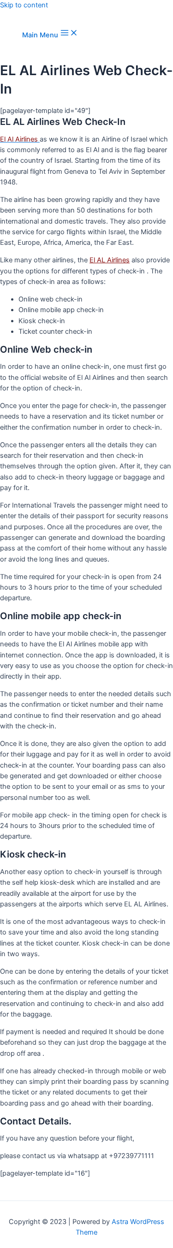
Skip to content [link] (24, 5)
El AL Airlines (109, 260)
